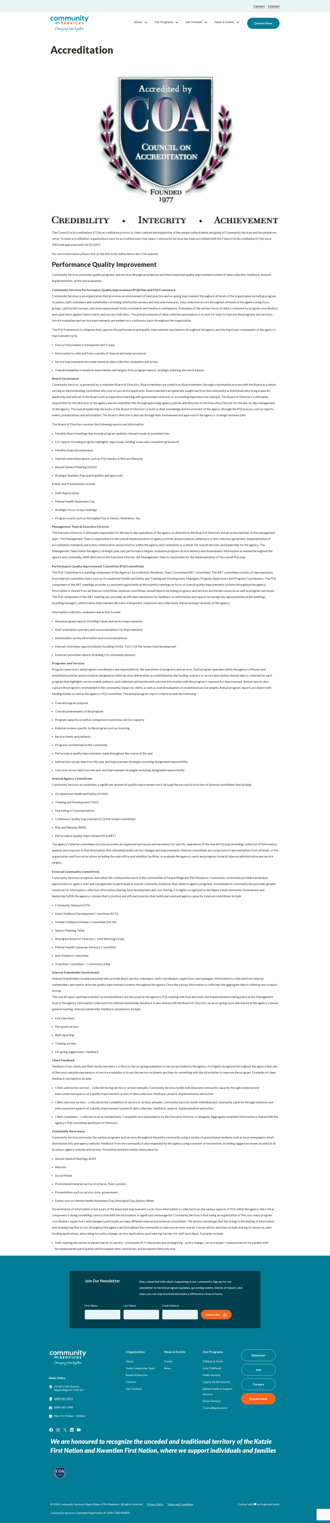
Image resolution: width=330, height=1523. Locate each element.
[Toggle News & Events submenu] (239, 22)
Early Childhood (212, 1368)
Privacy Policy (155, 1504)
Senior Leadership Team (140, 1368)
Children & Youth (213, 1361)
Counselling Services (215, 1407)
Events (168, 1361)
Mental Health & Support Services (217, 1391)
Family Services (212, 1375)
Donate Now (263, 23)
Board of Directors (137, 1375)
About (138, 22)
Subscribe (213, 1314)
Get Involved (193, 22)
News (167, 1368)
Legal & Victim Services (216, 1381)
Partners (131, 1381)
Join (258, 1369)
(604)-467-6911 (63, 1398)
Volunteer (258, 1355)
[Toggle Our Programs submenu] (179, 22)
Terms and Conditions (180, 1504)
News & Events (224, 22)
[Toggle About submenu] (148, 22)
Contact (274, 6)
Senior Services (212, 1401)
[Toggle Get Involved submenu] (208, 22)
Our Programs (163, 22)
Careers (259, 6)
